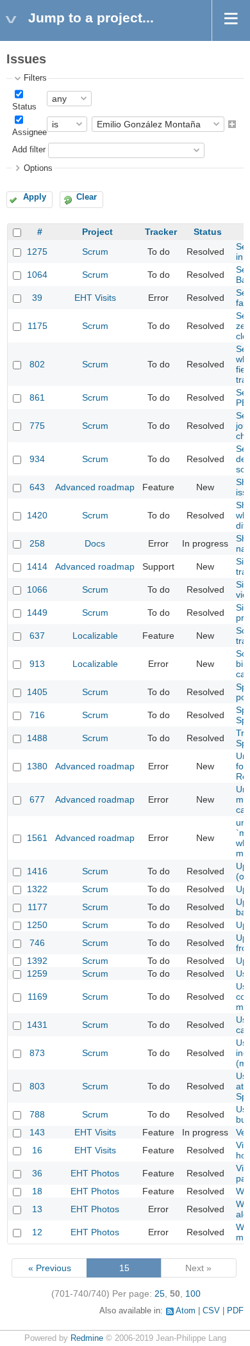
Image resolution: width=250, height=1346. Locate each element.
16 (37, 1150)
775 (37, 426)
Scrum (95, 251)
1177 (37, 907)
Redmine (87, 1338)
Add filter (29, 149)
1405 (37, 692)
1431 (37, 1025)
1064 (37, 274)
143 (37, 1132)
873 (37, 1053)
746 (37, 943)
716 (37, 715)
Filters (35, 78)
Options (38, 168)
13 (37, 1209)
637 (37, 635)
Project (97, 232)
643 (37, 487)
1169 (37, 996)
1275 (37, 251)
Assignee (29, 132)
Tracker (161, 232)
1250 (37, 925)
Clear (86, 197)
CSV (211, 1310)
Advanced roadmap (95, 487)
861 (37, 397)
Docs (95, 543)
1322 (37, 889)
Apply (34, 197)
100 (193, 1293)
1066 (37, 589)
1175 (37, 326)
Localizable (95, 635)
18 (37, 1191)
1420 (37, 515)
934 (37, 459)
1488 (37, 738)
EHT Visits (95, 297)
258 (37, 543)
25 (159, 1293)
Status (24, 106)
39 (37, 297)
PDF (235, 1310)
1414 (37, 566)
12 (37, 1232)
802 (37, 364)
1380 (37, 766)
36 (37, 1173)
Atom (186, 1310)
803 (37, 1086)
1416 (37, 871)
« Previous (49, 1268)
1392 (37, 961)
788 (37, 1114)
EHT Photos (95, 1173)
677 (37, 799)
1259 (37, 973)
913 (37, 664)
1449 (37, 612)
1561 (37, 838)
